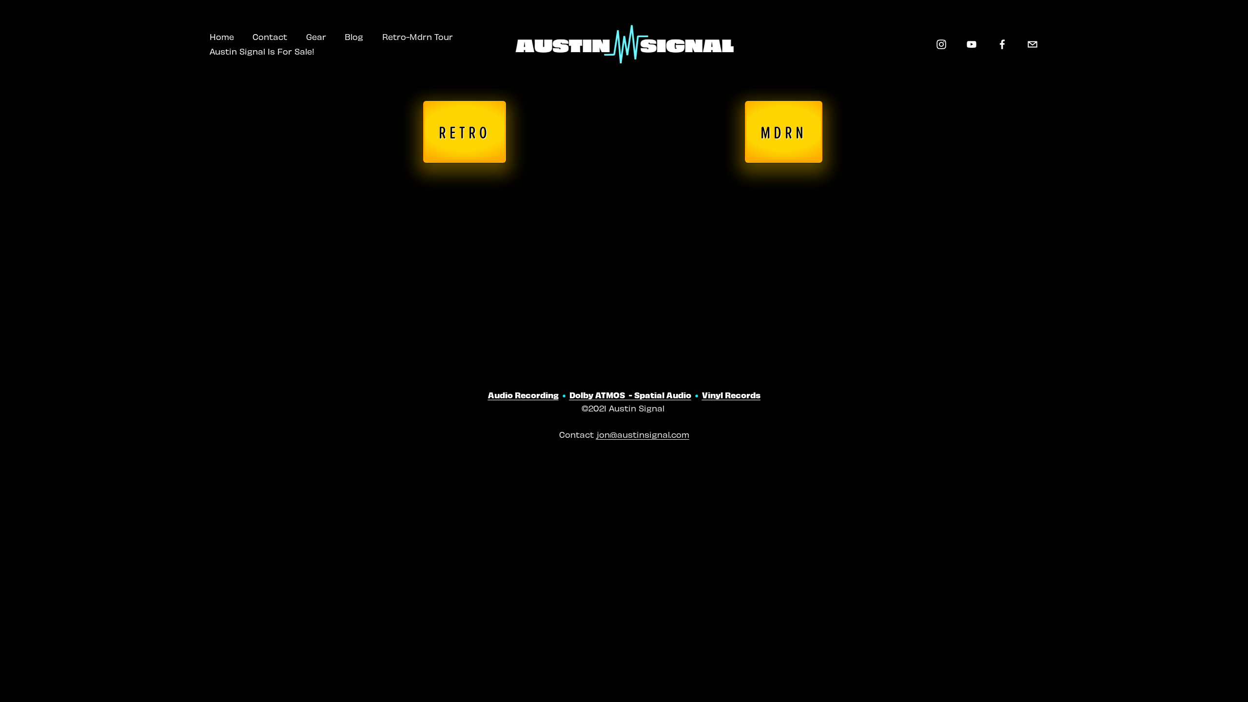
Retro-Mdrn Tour (417, 36)
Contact (270, 36)
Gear (316, 36)
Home (222, 36)
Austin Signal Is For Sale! (262, 51)
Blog (354, 36)
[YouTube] (971, 44)
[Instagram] (941, 44)
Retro (464, 132)
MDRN (783, 132)
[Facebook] (1002, 44)
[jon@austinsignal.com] (1032, 44)
